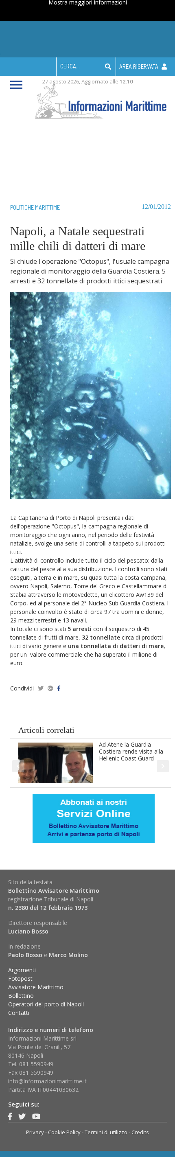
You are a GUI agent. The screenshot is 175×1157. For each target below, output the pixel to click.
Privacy (35, 1132)
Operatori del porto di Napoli (46, 1004)
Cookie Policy (64, 1132)
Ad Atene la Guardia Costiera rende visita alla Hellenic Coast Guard (131, 751)
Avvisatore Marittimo (35, 987)
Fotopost (20, 978)
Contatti (18, 1013)
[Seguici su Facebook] (10, 1116)
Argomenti (22, 970)
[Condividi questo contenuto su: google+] (50, 688)
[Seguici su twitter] (22, 1116)
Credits (140, 1132)
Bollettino (21, 995)
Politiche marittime (35, 207)
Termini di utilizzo (106, 1132)
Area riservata (139, 66)
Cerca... (70, 66)
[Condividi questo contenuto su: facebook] (58, 688)
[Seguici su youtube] (36, 1116)
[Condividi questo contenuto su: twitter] (41, 688)
